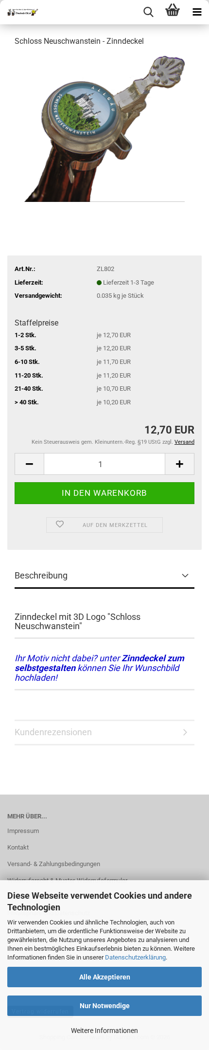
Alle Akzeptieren (104, 977)
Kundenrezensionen (53, 732)
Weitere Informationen (104, 1030)
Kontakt (18, 847)
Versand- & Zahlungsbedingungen (53, 864)
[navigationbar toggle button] (197, 12)
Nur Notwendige (105, 1006)
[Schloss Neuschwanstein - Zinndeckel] (104, 128)
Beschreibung (41, 575)
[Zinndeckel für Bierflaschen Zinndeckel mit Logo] (19, 12)
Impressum (23, 830)
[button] (29, 464)
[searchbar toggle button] (148, 12)
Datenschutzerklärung (135, 957)
